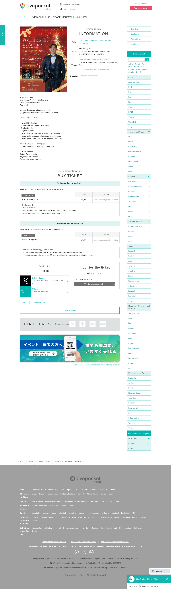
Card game (132, 333)
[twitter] (78, 552)
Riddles (131, 69)
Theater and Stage (136, 132)
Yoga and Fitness (134, 313)
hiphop (130, 102)
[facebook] (85, 552)
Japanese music (134, 82)
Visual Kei (132, 122)
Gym (130, 318)
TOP (21, 462)
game (130, 338)
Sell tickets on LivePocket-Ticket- (115, 542)
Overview (134, 29)
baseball (131, 251)
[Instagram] (92, 552)
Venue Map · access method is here (97, 70)
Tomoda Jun (83, 43)
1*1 (140, 72)
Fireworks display (134, 393)
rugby (130, 261)
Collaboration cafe (135, 226)
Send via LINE (93, 324)
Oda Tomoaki (83, 41)
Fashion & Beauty (134, 358)
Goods (130, 211)
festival (130, 388)
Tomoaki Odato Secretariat (88, 76)
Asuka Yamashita (105, 41)
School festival (133, 418)
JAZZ (130, 107)
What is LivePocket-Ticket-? (54, 542)
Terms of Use (67, 546)
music (130, 77)
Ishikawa (103, 60)
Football (131, 256)
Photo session (139, 67)
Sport (130, 246)
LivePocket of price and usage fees (42, 546)
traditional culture (134, 152)
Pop (129, 92)
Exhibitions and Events (137, 373)
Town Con (132, 398)
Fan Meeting (132, 181)
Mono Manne (133, 162)
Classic (131, 117)
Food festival (133, 408)
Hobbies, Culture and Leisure (25, 520)
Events (131, 443)
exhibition (131, 191)
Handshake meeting (135, 186)
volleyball (131, 266)
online (130, 64)
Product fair (132, 378)
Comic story (132, 147)
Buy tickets (135, 34)
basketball (132, 296)
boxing (130, 276)
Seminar (131, 403)
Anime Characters (136, 221)
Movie (138, 69)
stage (130, 137)
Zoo (129, 323)
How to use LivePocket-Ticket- (83, 542)
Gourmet (145, 69)
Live (129, 206)
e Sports (131, 286)
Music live (132, 439)
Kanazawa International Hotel (89, 60)
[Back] (24, 17)
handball (131, 291)
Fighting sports (133, 281)
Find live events (69, 9)
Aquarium (131, 328)
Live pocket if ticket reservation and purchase (35, 6)
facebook (82, 324)
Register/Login (140, 8)
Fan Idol (131, 177)
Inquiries (134, 44)
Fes (129, 97)
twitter (72, 324)
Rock (130, 87)
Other (130, 127)
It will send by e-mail (103, 324)
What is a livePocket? (71, 4)
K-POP (130, 112)
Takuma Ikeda (94, 41)
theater (130, 142)
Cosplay (131, 72)
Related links (136, 39)
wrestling (131, 271)
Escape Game (133, 348)
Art (129, 413)
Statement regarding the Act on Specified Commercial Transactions (106, 546)
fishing (130, 343)
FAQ (141, 546)
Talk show (132, 201)
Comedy (138, 64)
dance (130, 167)
